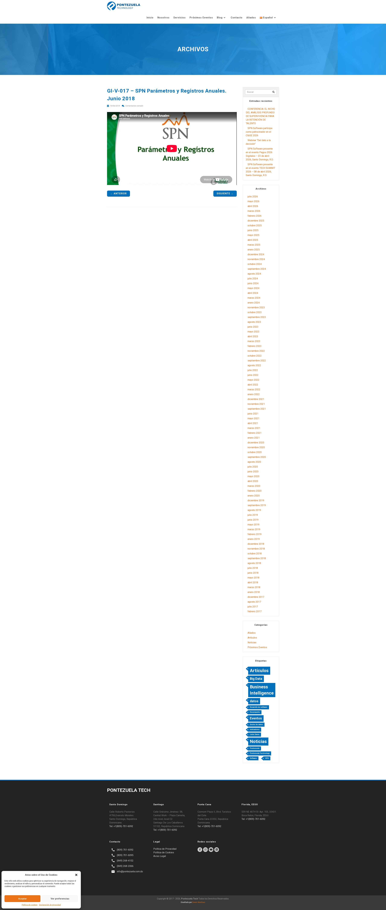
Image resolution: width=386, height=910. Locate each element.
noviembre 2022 (256, 350)
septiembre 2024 (257, 268)
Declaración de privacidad (50, 905)
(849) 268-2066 (125, 866)
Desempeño (255, 712)
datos (254, 701)
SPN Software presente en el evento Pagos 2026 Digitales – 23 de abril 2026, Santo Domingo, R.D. (259, 154)
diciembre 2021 (256, 399)
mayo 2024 (253, 288)
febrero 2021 (254, 432)
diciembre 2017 (256, 597)
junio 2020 (253, 471)
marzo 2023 (254, 341)
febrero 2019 (254, 534)
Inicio (150, 17)
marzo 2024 (254, 297)
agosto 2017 (254, 601)
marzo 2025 (254, 244)
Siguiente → (225, 193)
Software (253, 758)
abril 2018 (253, 582)
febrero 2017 (254, 611)
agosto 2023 (254, 322)
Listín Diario (254, 734)
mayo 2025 (253, 235)
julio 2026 (253, 196)
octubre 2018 (255, 553)
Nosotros (163, 17)
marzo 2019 (254, 529)
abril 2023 (253, 336)
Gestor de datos (256, 724)
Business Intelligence (262, 690)
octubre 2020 (255, 452)
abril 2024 (253, 293)
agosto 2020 (254, 461)
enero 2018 (254, 592)
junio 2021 (253, 413)
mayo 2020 (253, 476)
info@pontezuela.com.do (130, 871)
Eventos (256, 718)
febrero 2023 (254, 346)
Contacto (236, 17)
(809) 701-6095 (125, 855)
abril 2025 (253, 240)
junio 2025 (253, 230)
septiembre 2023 (257, 317)
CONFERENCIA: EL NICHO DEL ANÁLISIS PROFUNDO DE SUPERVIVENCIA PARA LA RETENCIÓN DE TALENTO (260, 116)
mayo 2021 (253, 418)
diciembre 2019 (256, 500)
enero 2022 (254, 394)
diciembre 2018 (256, 543)
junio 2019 (253, 519)
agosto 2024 (254, 273)
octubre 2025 (255, 225)
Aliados (251, 17)
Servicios (179, 17)
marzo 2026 (254, 211)
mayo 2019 (253, 524)
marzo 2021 (254, 428)
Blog (220, 17)
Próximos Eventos (201, 17)
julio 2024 (253, 278)
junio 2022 (253, 375)
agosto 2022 (254, 365)
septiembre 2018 (257, 558)
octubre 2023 (255, 312)
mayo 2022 (253, 379)
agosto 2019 (254, 510)
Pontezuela (254, 748)
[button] (76, 874)
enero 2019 (254, 539)
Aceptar (22, 898)
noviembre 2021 (256, 404)
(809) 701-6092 (125, 849)
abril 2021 (253, 423)
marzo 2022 (254, 389)
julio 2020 (253, 466)
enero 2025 (254, 249)
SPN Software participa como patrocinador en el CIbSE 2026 (259, 132)
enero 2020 (254, 495)
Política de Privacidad (164, 848)
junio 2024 (253, 283)
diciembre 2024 (256, 254)
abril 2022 (253, 384)
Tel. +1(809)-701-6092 (121, 826)
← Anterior (118, 193)
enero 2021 (254, 437)
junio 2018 (253, 572)
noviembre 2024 (256, 259)
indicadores (254, 729)
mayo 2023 (253, 331)
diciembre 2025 (256, 220)
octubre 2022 (255, 355)
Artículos (252, 637)
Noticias (252, 642)
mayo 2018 (253, 577)
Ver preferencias (60, 898)
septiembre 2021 (257, 408)
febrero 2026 (254, 215)
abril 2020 (253, 481)
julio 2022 (253, 370)
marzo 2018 (254, 587)
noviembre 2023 (256, 307)
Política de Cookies (163, 852)
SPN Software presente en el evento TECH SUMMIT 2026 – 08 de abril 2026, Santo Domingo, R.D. (260, 170)
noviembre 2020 (256, 447)
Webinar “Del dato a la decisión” (258, 142)
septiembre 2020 (257, 457)
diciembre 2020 (256, 442)
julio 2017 (253, 606)
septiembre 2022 (257, 360)
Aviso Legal (159, 856)
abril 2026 (253, 206)
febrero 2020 (254, 490)
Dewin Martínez (198, 902)
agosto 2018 (254, 563)
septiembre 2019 (257, 505)
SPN (267, 758)
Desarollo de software (258, 707)
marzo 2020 (254, 486)
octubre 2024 (255, 264)
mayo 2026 (253, 201)
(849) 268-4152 (125, 860)
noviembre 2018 (256, 548)
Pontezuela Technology (259, 753)
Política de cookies (30, 905)
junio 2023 (253, 326)
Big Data (256, 679)
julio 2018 (253, 568)
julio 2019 (253, 514)
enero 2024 (254, 302)
